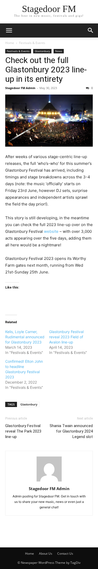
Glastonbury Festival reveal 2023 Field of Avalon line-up (66, 336)
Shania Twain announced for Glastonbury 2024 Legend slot (71, 431)
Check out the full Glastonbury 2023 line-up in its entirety (46, 69)
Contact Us (65, 553)
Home (9, 43)
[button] (9, 30)
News (58, 51)
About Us (45, 553)
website (52, 231)
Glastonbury (42, 51)
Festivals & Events (32, 43)
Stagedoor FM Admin (20, 88)
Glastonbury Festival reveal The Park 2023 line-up (23, 431)
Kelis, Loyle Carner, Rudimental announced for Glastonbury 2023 (24, 336)
